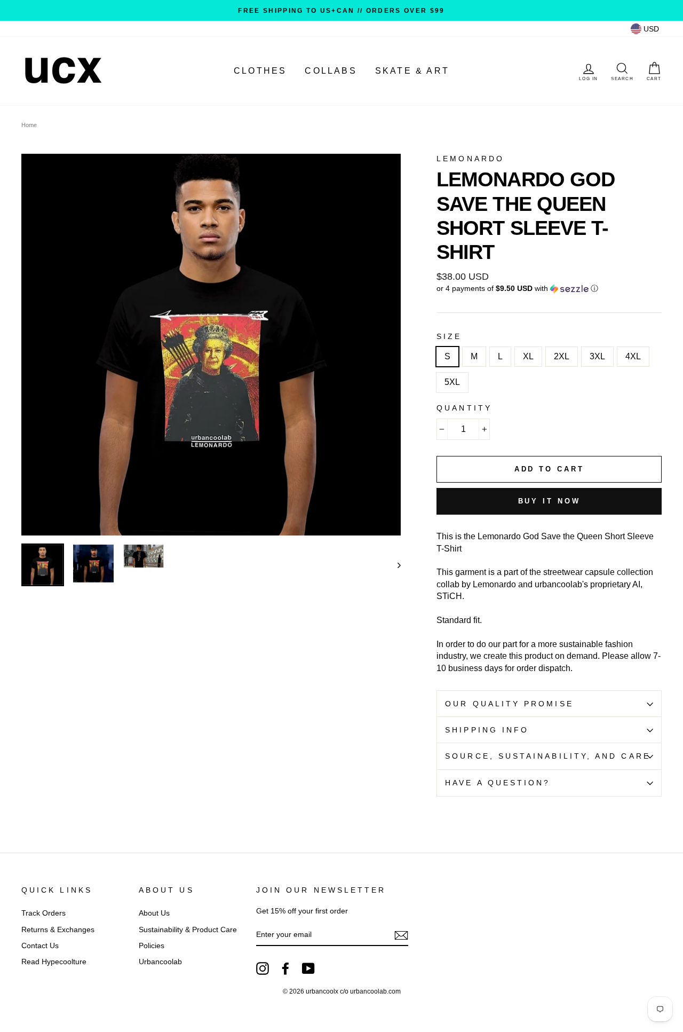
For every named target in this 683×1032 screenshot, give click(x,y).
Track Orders (43, 913)
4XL (633, 356)
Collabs (330, 70)
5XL (452, 382)
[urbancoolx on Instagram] (262, 968)
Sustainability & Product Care (188, 930)
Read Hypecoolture (53, 962)
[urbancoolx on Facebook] (285, 968)
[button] (549, 288)
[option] (341, 10)
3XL (597, 356)
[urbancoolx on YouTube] (308, 968)
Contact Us (40, 946)
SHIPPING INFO (487, 730)
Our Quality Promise (509, 704)
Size (449, 337)
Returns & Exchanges (57, 930)
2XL (561, 356)
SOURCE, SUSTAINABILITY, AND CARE (547, 756)
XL (528, 356)
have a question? (497, 783)
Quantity (464, 408)
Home (29, 125)
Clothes (260, 70)
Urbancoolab (160, 962)
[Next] (394, 564)
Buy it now (549, 501)
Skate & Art (412, 70)
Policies (151, 946)
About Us (154, 913)
